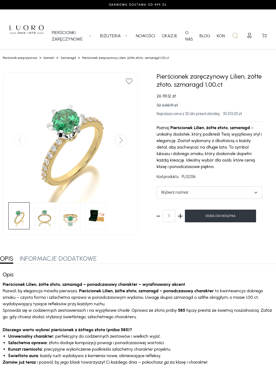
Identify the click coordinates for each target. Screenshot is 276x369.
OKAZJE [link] (169, 35)
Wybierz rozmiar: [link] (175, 192)
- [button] (157, 216)
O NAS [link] (189, 36)
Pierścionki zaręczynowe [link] (20, 57)
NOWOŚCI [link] (145, 35)
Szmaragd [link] (68, 57)
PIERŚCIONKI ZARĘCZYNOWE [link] (67, 36)
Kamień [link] (49, 57)
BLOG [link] (204, 35)
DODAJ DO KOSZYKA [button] (221, 216)
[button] (20, 140)
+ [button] (180, 216)
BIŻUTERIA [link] (110, 35)
